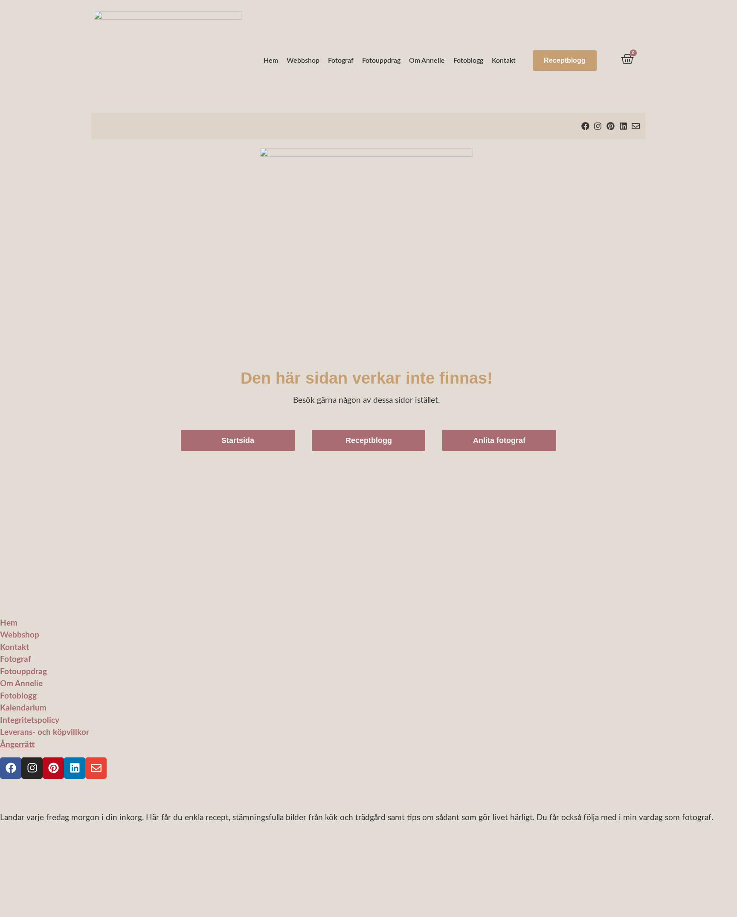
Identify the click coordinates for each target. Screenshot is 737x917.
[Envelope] (635, 126)
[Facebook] (585, 126)
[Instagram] (598, 126)
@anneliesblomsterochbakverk (158, 551)
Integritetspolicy (29, 720)
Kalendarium (23, 708)
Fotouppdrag (381, 60)
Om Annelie (427, 60)
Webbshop (303, 60)
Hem (271, 60)
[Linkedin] (623, 126)
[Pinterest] (610, 126)
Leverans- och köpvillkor (44, 732)
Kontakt (504, 60)
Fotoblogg (468, 60)
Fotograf (341, 60)
